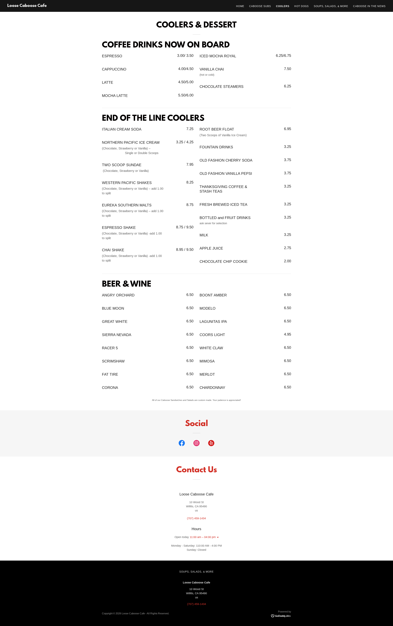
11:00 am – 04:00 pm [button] (203, 537)
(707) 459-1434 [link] (196, 518)
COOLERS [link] (283, 6)
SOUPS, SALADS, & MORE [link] (331, 6)
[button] (217, 537)
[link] (27, 6)
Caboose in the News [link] (369, 6)
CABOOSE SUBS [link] (260, 6)
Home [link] (240, 6)
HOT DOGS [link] (301, 6)
